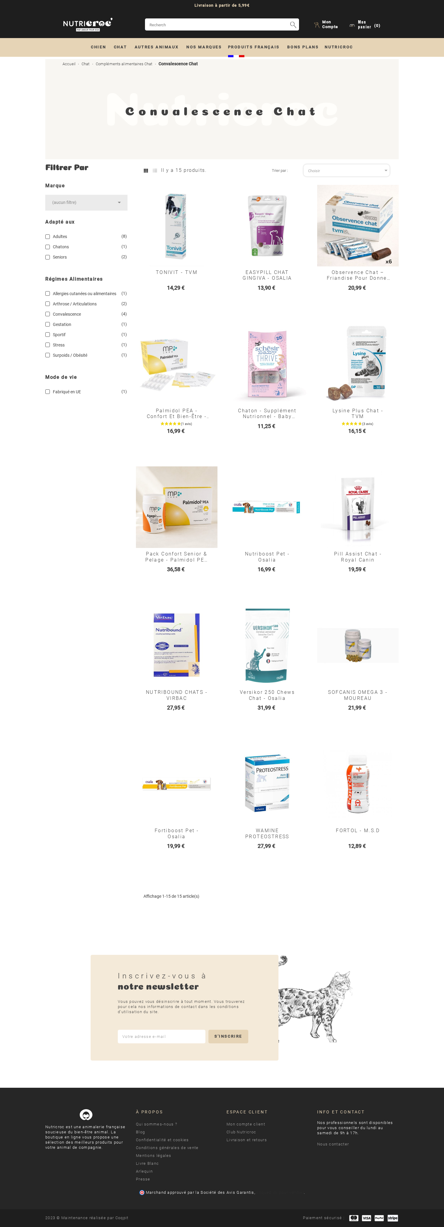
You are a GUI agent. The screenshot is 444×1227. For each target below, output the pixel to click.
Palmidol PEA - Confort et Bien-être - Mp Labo (177, 414)
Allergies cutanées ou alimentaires (89, 293)
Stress (89, 344)
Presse (143, 1179)
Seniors (89, 256)
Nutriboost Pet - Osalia (267, 556)
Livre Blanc (147, 1163)
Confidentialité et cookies (162, 1140)
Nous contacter (333, 1144)
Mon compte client (246, 1124)
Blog (140, 1132)
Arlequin (144, 1171)
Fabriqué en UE (89, 391)
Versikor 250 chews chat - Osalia (267, 695)
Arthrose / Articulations (89, 303)
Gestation (89, 324)
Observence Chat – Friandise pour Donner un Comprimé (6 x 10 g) (358, 275)
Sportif (89, 334)
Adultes (89, 236)
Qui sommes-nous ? (156, 1124)
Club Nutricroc (241, 1132)
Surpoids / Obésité (89, 355)
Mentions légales (154, 1155)
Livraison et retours (247, 1140)
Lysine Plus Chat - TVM (358, 413)
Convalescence (89, 314)
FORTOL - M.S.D (358, 830)
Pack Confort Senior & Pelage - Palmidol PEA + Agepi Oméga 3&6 (176, 557)
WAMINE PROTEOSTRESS (267, 833)
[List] (155, 171)
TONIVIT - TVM (177, 272)
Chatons (89, 246)
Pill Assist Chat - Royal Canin (358, 556)
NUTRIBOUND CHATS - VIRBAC (177, 695)
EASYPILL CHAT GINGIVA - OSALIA (267, 275)
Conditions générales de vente (167, 1147)
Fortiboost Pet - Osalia (177, 833)
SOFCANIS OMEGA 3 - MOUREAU (358, 695)
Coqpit (122, 1218)
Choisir (349, 170)
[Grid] (146, 171)
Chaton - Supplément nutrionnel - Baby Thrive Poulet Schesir (267, 414)
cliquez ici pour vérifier (280, 1192)
